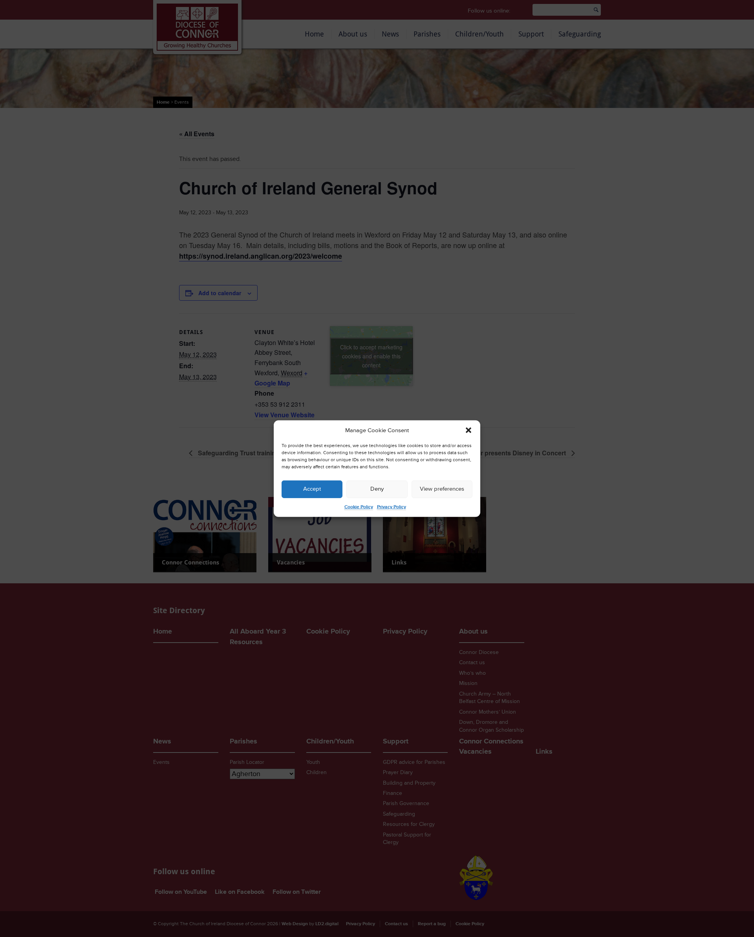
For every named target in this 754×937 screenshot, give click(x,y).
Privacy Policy (391, 507)
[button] (468, 430)
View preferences (442, 489)
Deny (377, 489)
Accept (312, 489)
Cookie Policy (358, 507)
